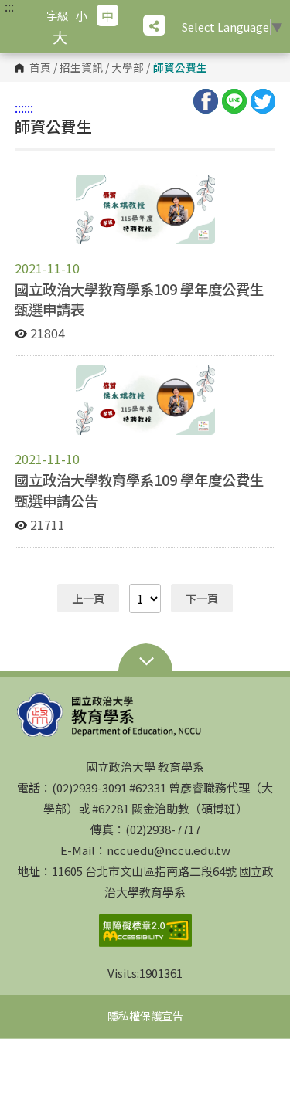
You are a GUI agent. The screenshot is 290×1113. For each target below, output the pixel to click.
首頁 (40, 68)
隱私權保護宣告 (145, 1015)
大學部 (127, 68)
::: (9, 6)
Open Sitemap (145, 662)
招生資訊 (81, 68)
